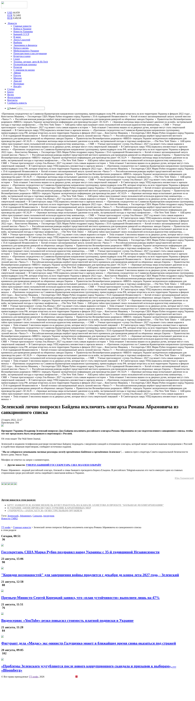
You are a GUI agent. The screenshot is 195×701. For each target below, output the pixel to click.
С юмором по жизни (24, 70)
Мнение (17, 78)
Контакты (12, 100)
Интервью (18, 83)
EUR (9, 15)
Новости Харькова (23, 31)
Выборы (17, 42)
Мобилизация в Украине (26, 50)
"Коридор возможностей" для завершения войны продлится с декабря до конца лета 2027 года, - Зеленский (90, 575)
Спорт (16, 59)
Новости (12, 23)
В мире (17, 37)
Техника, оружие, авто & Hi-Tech (30, 61)
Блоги (10, 92)
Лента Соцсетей (21, 39)
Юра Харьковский (184, 478)
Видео (10, 94)
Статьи (11, 89)
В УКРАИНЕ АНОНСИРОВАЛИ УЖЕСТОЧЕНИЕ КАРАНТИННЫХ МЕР (49, 508)
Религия (17, 67)
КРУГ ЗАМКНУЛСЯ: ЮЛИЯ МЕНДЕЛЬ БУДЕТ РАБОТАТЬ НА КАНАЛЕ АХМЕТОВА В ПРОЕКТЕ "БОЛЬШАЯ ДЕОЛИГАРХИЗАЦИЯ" (85, 505)
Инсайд (17, 86)
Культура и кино (21, 56)
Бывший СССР (21, 34)
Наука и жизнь (21, 48)
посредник (48, 515)
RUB (9, 18)
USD (9, 12)
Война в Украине (22, 28)
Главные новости (22, 26)
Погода (17, 75)
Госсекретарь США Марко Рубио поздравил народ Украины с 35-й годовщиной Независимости (80, 552)
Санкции (37, 515)
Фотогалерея (14, 97)
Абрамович (25, 515)
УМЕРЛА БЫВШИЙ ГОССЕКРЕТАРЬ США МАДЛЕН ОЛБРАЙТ (63, 465)
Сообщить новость (17, 103)
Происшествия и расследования (30, 53)
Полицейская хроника (25, 64)
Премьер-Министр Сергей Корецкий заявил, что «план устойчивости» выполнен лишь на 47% (80, 598)
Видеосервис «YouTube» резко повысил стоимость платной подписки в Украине (67, 620)
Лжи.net (17, 81)
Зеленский (12, 515)
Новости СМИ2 (9, 518)
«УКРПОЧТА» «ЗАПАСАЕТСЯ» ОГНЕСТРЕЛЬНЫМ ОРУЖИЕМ (44, 510)
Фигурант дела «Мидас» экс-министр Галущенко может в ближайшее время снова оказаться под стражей (88, 643)
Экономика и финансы (25, 45)
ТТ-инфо (33, 676)
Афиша (17, 72)
